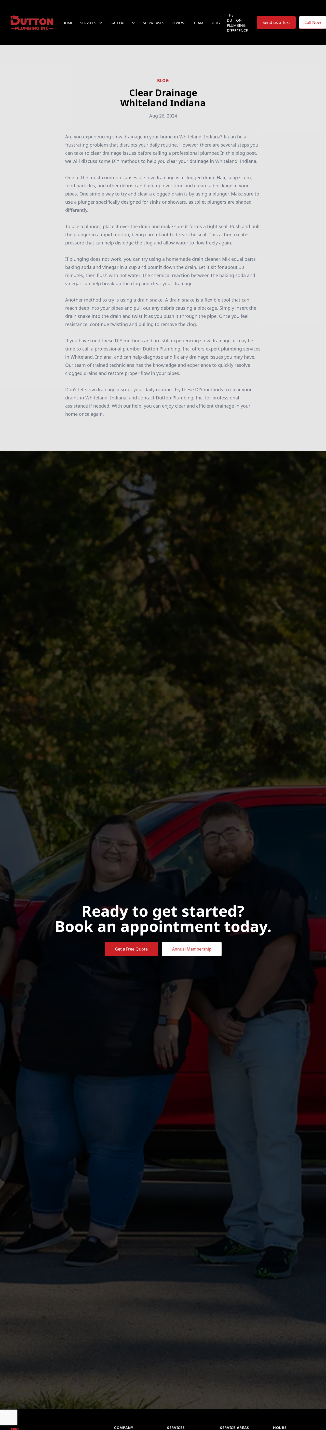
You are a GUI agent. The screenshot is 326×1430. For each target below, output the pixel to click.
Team (198, 22)
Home (67, 22)
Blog (215, 22)
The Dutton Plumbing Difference (237, 23)
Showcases (153, 22)
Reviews (178, 22)
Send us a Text (276, 22)
